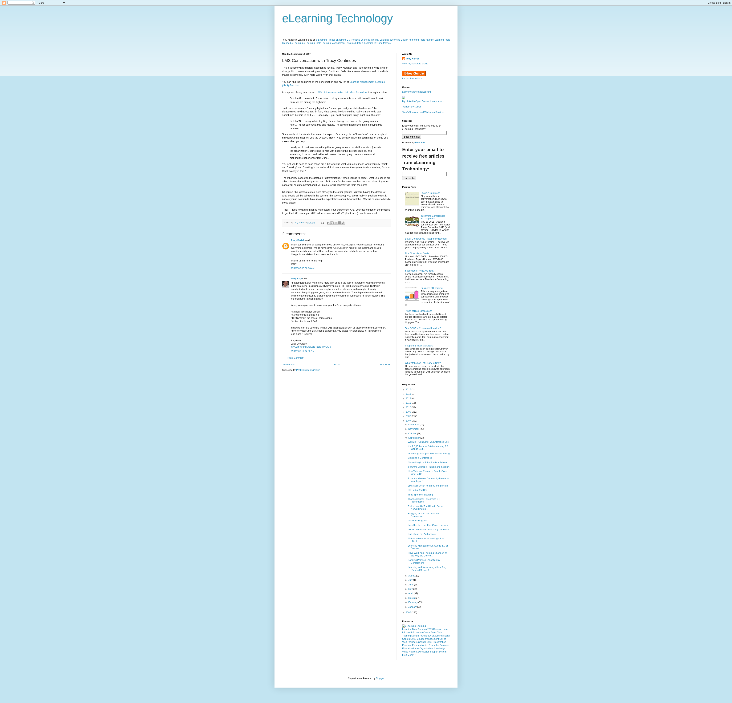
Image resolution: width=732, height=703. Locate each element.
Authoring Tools (417, 39)
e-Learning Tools (312, 43)
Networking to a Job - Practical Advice (427, 462)
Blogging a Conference (420, 458)
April (411, 593)
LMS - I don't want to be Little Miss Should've (342, 92)
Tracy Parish (297, 240)
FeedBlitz (420, 142)
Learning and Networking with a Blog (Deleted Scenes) (427, 568)
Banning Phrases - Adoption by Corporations (424, 561)
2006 (409, 612)
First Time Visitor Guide (417, 253)
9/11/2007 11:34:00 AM (302, 351)
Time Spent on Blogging (420, 494)
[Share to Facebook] (339, 223)
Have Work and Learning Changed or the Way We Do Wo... (427, 554)
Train (439, 632)
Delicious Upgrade (417, 520)
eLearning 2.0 (343, 39)
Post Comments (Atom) (308, 370)
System (442, 651)
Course (421, 639)
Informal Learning (380, 39)
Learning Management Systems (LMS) (341, 43)
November (414, 429)
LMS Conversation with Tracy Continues (428, 529)
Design (415, 635)
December (414, 424)
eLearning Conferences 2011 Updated (433, 217)
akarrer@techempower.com (416, 92)
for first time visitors (412, 78)
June (411, 584)
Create (426, 632)
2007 (409, 420)
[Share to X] (336, 223)
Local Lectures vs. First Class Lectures (428, 525)
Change (422, 642)
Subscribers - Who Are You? (419, 270)
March (411, 598)
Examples (434, 645)
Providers (412, 642)
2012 (409, 398)
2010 (409, 407)
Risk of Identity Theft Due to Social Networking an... (425, 507)
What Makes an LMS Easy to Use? (423, 363)
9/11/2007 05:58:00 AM (303, 268)
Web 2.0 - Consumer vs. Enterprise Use (428, 442)
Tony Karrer (299, 222)
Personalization (420, 645)
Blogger (380, 678)
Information (417, 632)
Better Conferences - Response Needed (426, 238)
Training (406, 635)
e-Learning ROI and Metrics (376, 43)
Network (413, 651)
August (412, 575)
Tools (434, 632)
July (410, 580)
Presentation (439, 642)
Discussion (423, 651)
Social (446, 635)
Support (434, 651)
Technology (425, 635)
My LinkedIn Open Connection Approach (423, 101)
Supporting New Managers (419, 345)
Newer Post (289, 364)
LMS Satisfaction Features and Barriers (428, 485)
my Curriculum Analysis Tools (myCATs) (311, 346)
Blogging (422, 629)
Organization (426, 648)
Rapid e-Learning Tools (437, 39)
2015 (409, 394)
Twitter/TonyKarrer (411, 106)
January (412, 607)
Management (432, 639)
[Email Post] (322, 222)
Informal (406, 632)
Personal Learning (360, 39)
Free (404, 655)
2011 (409, 403)
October (412, 433)
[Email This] (329, 223)
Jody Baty (296, 278)
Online (442, 639)
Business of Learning (432, 288)
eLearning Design (399, 39)
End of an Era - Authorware (422, 534)
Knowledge (439, 648)
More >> (412, 655)
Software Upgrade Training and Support (428, 467)
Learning (407, 629)
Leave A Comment (430, 193)
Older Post (384, 364)
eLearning (437, 635)
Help (445, 629)
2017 (409, 389)
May (410, 589)
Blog (414, 629)
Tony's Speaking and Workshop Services (423, 112)
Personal (407, 645)
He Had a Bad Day (417, 490)
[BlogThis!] (332, 223)
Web (404, 642)
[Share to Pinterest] (343, 223)
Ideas (416, 648)
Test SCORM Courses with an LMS (423, 328)
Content (406, 639)
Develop (437, 629)
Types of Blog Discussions (418, 311)
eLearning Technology (337, 18)
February (413, 602)
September (414, 438)
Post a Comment (295, 358)
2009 (409, 411)
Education (407, 648)
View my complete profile (415, 63)
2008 (409, 416)
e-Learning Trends (325, 39)
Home (337, 364)
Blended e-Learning (292, 43)
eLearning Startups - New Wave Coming (429, 453)
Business (444, 645)
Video (405, 651)
